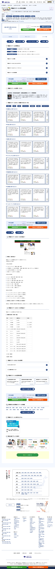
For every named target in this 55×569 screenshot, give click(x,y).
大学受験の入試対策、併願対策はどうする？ (41, 546)
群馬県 (41, 475)
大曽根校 (26, 409)
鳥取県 (22, 486)
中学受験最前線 (50, 519)
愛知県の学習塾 (10, 5)
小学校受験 (31, 531)
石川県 (28, 478)
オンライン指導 (16, 535)
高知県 (31, 489)
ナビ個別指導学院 (16, 524)
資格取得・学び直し (32, 522)
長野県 (34, 481)
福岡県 (22, 492)
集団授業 (15, 534)
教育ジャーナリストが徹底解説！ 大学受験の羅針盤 (41, 543)
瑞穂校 (13, 407)
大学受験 (31, 520)
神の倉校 (20, 407)
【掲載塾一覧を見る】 (17, 518)
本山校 (32, 407)
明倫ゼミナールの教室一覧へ (26, 389)
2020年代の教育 (50, 518)
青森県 (25, 472)
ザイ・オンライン (44, 562)
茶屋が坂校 (22, 409)
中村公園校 (42, 407)
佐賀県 (25, 492)
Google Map (22, 21)
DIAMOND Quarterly (26, 563)
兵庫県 (25, 484)
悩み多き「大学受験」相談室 (41, 535)
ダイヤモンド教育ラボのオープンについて (22, 510)
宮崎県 (37, 492)
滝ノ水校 (24, 407)
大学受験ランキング (25, 521)
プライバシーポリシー (37, 553)
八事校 (10, 409)
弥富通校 (14, 409)
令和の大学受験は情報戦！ (41, 529)
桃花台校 (41, 409)
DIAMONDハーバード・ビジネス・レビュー (29, 562)
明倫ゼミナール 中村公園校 (32, 5)
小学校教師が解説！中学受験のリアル (41, 539)
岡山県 (28, 486)
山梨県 (37, 481)
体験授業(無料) (28, 29)
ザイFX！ (11, 563)
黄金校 (18, 409)
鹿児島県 (22, 493)
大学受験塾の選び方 (32, 527)
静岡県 (25, 481)
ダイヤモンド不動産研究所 (18, 563)
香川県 (25, 489)
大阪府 (22, 484)
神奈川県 (25, 475)
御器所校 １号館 (8, 407)
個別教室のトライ (16, 526)
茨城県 (35, 475)
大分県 (34, 492)
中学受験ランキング (25, 519)
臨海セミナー (16, 519)
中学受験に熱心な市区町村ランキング (32, 529)
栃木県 (38, 475)
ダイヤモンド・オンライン (11, 562)
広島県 (31, 486)
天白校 (35, 407)
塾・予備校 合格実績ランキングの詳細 (22, 505)
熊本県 (31, 492)
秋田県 (34, 472)
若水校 (39, 407)
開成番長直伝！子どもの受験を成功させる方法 (41, 519)
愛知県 (22, 481)
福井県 (31, 478)
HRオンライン (36, 563)
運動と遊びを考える (41, 527)
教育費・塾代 (32, 523)
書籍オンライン (38, 562)
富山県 (25, 478)
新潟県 (22, 478)
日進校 (7, 409)
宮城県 (31, 472)
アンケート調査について (20, 508)
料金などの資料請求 (44, 29)
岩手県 (28, 472)
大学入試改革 (49, 520)
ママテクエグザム (50, 524)
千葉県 (32, 475)
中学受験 (31, 518)
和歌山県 (34, 484)
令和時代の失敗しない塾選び (41, 522)
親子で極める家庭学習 (50, 523)
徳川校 (28, 407)
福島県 (40, 472)
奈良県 (31, 484)
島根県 (25, 486)
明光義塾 (15, 523)
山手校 (30, 409)
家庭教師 (31, 532)
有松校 (38, 409)
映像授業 (15, 537)
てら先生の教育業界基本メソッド (41, 526)
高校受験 (31, 519)
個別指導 (15, 533)
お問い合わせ (24, 553)
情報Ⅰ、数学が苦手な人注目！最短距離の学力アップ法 (41, 532)
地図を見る (14, 81)
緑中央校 (34, 409)
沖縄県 (26, 493)
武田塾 (15, 528)
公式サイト (7, 12)
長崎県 (28, 492)
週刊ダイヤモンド (19, 562)
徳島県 (22, 489)
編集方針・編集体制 (17, 553)
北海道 (22, 472)
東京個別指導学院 (16, 520)
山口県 (34, 486)
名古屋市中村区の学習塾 (17, 5)
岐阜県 (28, 481)
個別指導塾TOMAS (16, 522)
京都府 (28, 484)
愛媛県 (28, 489)
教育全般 (31, 526)
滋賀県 (38, 484)
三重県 (31, 481)
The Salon (31, 563)
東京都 (22, 475)
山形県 (37, 472)
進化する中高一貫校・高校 (50, 526)
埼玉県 (29, 475)
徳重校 (17, 407)
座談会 (31, 524)
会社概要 (30, 553)
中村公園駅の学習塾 (24, 5)
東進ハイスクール (16, 527)
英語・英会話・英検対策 (41, 537)
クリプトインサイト (42, 563)
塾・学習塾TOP (4, 5)
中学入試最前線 (41, 523)
